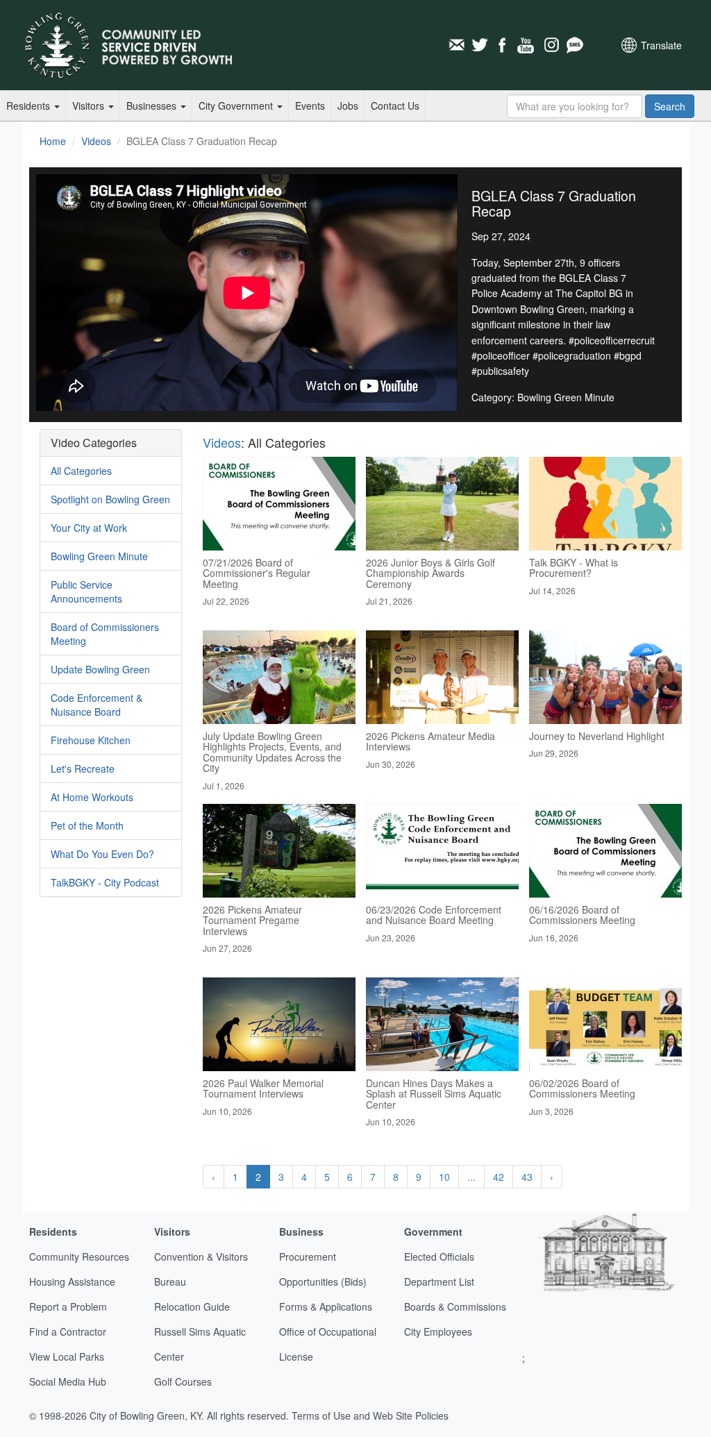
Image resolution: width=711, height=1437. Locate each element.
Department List (439, 1281)
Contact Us (395, 105)
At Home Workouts (92, 797)
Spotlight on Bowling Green (110, 499)
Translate (661, 45)
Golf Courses (183, 1381)
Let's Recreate (83, 768)
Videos (96, 141)
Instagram (550, 45)
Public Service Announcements (86, 591)
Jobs (347, 105)
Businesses (152, 105)
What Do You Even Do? (102, 854)
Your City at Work (89, 528)
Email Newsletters (456, 45)
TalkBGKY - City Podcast (105, 882)
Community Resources (79, 1256)
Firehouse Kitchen (91, 740)
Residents (29, 105)
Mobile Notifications (574, 45)
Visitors (89, 105)
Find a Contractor (67, 1331)
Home (53, 141)
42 (498, 1177)
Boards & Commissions (455, 1306)
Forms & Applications (325, 1306)
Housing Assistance (72, 1281)
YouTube (527, 45)
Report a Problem (68, 1306)
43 (527, 1177)
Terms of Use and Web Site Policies (370, 1415)
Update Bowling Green (100, 669)
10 (444, 1177)
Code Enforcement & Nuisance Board (96, 704)
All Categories (81, 471)
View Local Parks (66, 1356)
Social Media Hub (67, 1381)
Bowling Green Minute (99, 556)
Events (310, 105)
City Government (237, 105)
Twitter (479, 45)
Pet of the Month (87, 825)
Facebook (503, 45)
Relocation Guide (192, 1306)
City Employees (438, 1331)
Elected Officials (439, 1256)
